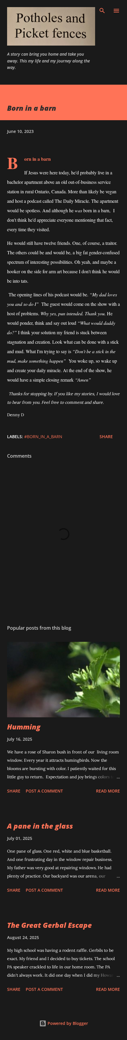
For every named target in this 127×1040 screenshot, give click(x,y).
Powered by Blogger (67, 1023)
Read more (108, 791)
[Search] (102, 10)
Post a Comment (44, 791)
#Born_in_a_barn (43, 436)
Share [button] (106, 436)
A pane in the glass (40, 826)
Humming (23, 727)
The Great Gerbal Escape (49, 925)
